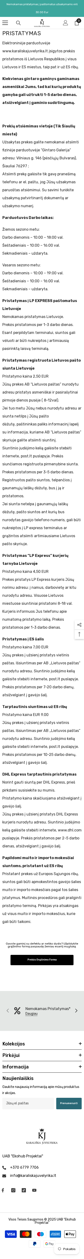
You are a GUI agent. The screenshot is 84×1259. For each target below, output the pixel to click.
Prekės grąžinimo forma (42, 959)
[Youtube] (34, 1190)
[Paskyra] (65, 22)
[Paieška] (18, 23)
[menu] (5, 23)
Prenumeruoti (69, 1103)
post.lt (26, 456)
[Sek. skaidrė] (76, 1011)
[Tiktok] (23, 1190)
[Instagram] (13, 1190)
